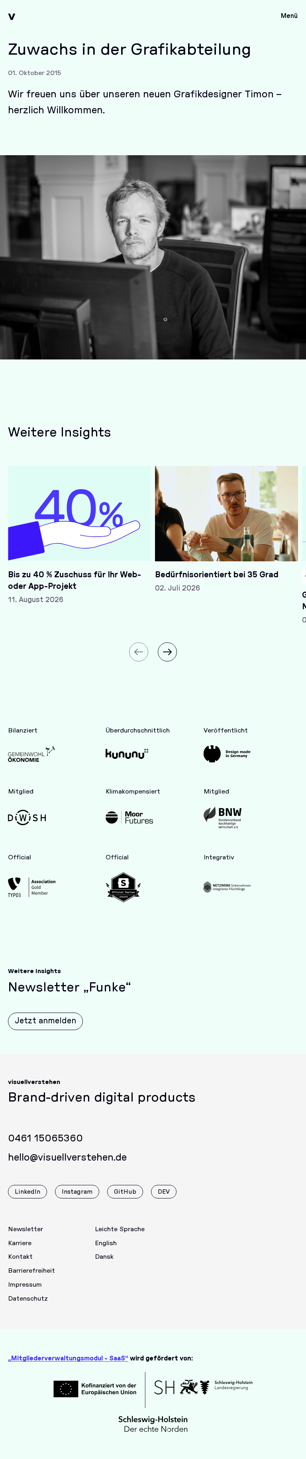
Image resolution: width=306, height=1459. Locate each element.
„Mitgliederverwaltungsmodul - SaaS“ (68, 1358)
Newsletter (25, 1229)
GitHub (125, 1192)
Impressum (25, 1284)
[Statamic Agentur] (129, 887)
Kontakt (20, 1257)
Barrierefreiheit (31, 1270)
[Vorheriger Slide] (138, 651)
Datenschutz (28, 1298)
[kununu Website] (129, 753)
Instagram (77, 1192)
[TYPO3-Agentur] (31, 887)
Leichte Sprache (120, 1229)
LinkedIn (27, 1192)
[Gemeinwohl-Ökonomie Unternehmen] (31, 753)
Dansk (104, 1257)
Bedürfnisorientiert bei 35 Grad (217, 575)
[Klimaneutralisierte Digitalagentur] (129, 817)
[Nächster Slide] (167, 651)
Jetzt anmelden (45, 1021)
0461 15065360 (45, 1138)
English (106, 1243)
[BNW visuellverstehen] (227, 817)
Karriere (19, 1243)
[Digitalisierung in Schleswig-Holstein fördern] (31, 817)
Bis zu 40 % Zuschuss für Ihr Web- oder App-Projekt (74, 580)
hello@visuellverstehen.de (67, 1158)
